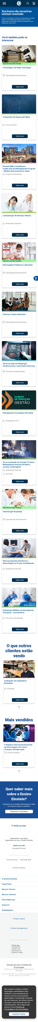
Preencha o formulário (19, 811)
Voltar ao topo (20, 826)
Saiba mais (20, 87)
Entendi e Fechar (19, 1014)
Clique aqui (16, 945)
